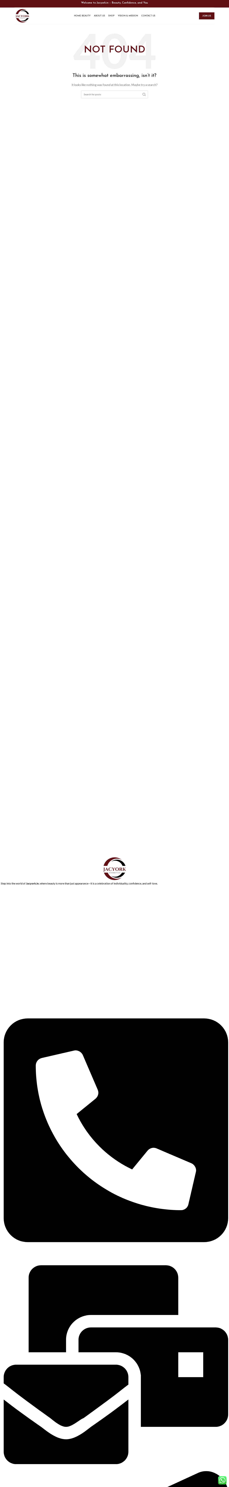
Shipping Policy (9, 951)
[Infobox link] (114, 784)
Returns (5, 934)
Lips (3, 962)
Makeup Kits (7, 979)
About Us (6, 899)
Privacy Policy (8, 928)
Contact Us (7, 917)
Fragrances (6, 974)
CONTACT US (8, 996)
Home (4, 894)
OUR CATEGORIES (11, 956)
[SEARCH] (144, 94)
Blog (3, 911)
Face (3, 968)
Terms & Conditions (11, 939)
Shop (3, 905)
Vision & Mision (9, 945)
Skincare (5, 985)
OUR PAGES (7, 888)
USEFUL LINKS (9, 922)
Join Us (206, 15)
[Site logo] (22, 15)
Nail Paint (6, 991)
